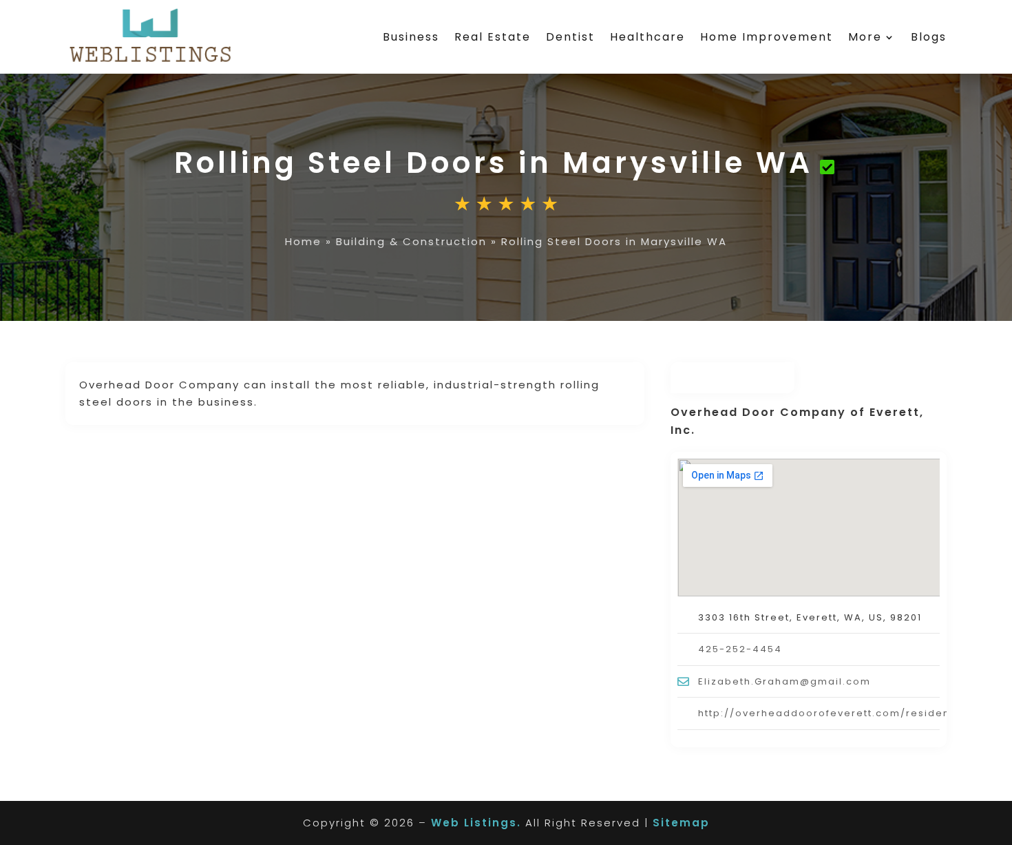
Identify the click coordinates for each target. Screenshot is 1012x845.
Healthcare (647, 37)
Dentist (570, 37)
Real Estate (492, 37)
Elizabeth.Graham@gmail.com (784, 681)
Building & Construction (411, 241)
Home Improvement (766, 37)
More (865, 37)
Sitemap (681, 822)
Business (411, 37)
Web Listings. (476, 822)
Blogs (929, 37)
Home (303, 241)
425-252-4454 (740, 649)
